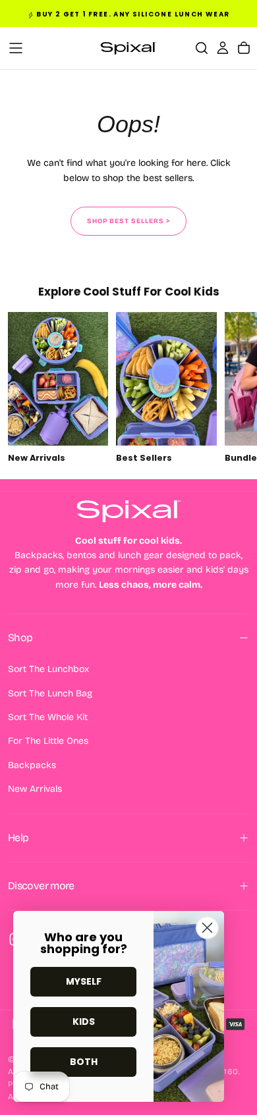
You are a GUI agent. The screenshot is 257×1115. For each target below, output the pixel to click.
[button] (16, 48)
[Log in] (223, 48)
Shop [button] (20, 637)
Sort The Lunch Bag (50, 693)
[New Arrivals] (58, 389)
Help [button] (18, 837)
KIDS (83, 1021)
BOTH (84, 1061)
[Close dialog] (207, 927)
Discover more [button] (41, 885)
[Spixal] (128, 511)
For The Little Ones (48, 740)
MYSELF (83, 981)
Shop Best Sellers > (128, 221)
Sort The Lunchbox (48, 669)
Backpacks (32, 765)
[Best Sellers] (166, 389)
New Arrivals (35, 788)
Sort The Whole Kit (48, 717)
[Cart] (244, 48)
